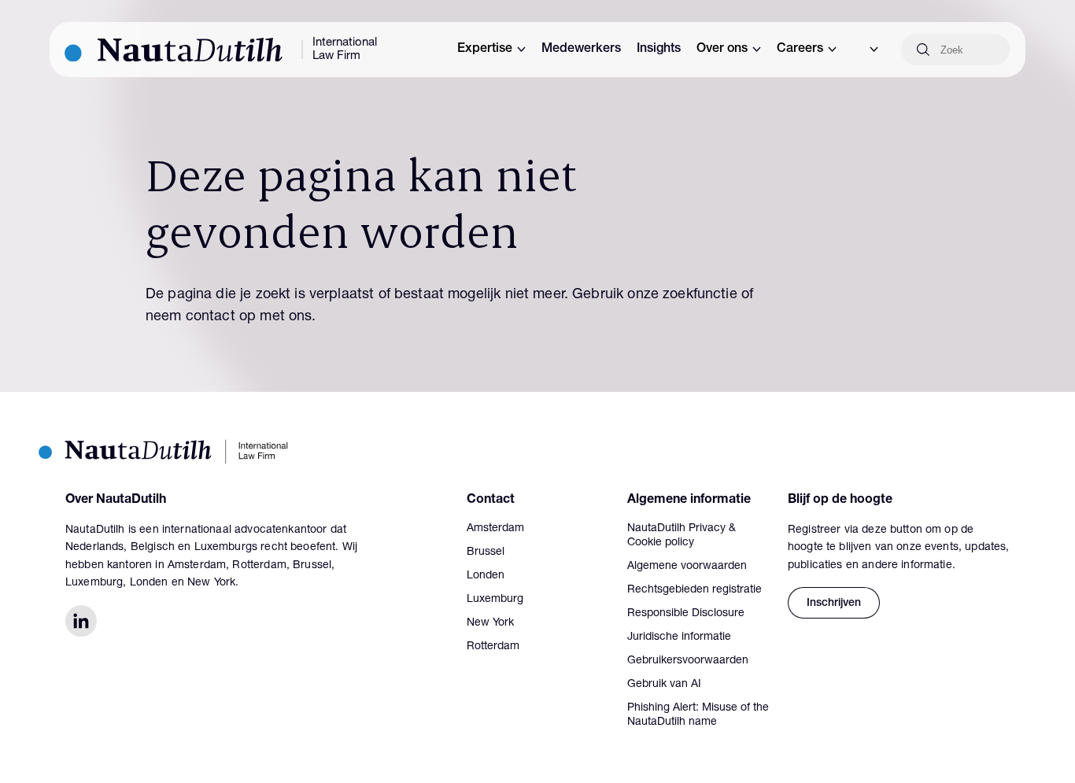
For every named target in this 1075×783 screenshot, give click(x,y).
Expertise (484, 49)
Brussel (485, 552)
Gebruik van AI (664, 684)
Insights (659, 49)
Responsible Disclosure (685, 613)
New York (490, 623)
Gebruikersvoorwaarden (687, 661)
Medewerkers (581, 49)
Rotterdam (493, 646)
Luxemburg (495, 599)
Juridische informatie (679, 637)
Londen (485, 576)
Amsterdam (495, 528)
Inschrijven (834, 603)
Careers (800, 49)
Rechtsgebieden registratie (694, 590)
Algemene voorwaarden (687, 566)
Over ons (722, 49)
